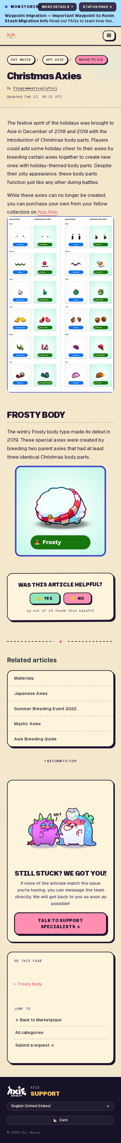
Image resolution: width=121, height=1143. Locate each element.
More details (57, 6)
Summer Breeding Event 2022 (45, 708)
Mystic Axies (27, 723)
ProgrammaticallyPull (35, 88)
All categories (29, 1032)
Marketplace (91, 60)
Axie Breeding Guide (35, 739)
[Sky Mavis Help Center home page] (52, 35)
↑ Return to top (60, 761)
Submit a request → (34, 1045)
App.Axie (55, 60)
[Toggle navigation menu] (109, 36)
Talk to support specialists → (60, 923)
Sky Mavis (21, 60)
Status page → (97, 6)
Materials (24, 678)
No (81, 598)
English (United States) (31, 1106)
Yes (48, 598)
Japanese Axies (31, 693)
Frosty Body (30, 984)
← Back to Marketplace (38, 1020)
